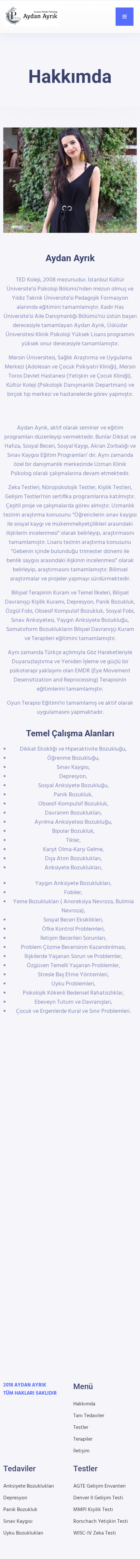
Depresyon (15, 1498)
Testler (80, 1427)
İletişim (81, 1451)
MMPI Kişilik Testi (93, 1510)
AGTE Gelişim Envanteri (99, 1486)
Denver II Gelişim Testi (98, 1498)
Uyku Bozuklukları (23, 1533)
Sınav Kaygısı (18, 1521)
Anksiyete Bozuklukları (28, 1486)
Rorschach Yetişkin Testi (100, 1521)
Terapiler (82, 1439)
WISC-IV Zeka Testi (94, 1533)
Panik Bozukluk (20, 1510)
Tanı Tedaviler (88, 1416)
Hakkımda (84, 1404)
